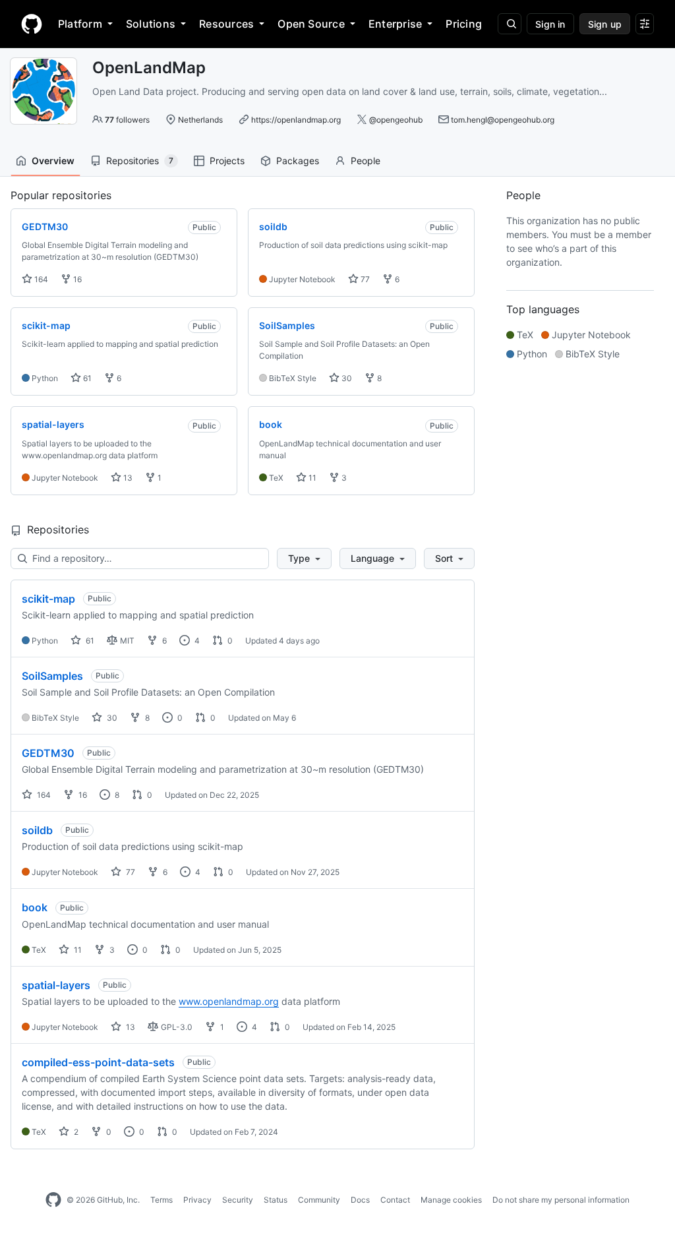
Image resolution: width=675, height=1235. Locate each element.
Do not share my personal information (561, 1200)
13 (126, 478)
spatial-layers (56, 985)
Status (275, 1200)
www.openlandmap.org (229, 1001)
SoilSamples (52, 675)
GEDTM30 (48, 753)
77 (364, 279)
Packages (297, 160)
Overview (53, 160)
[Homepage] (31, 23)
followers (127, 120)
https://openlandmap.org (296, 120)
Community (319, 1200)
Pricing (464, 23)
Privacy (197, 1200)
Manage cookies (451, 1200)
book (34, 907)
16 (76, 279)
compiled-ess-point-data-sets (98, 1062)
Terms (161, 1200)
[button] (304, 558)
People (365, 160)
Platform (80, 23)
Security (237, 1200)
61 (86, 378)
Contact (395, 1200)
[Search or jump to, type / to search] (509, 23)
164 (40, 279)
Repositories (139, 160)
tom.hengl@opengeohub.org (502, 120)
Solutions (150, 23)
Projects (227, 160)
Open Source (311, 23)
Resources (226, 23)
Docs (360, 1200)
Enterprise (395, 23)
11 (311, 478)
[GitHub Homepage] (53, 1200)
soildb (37, 830)
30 (345, 378)
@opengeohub (396, 120)
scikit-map (48, 598)
